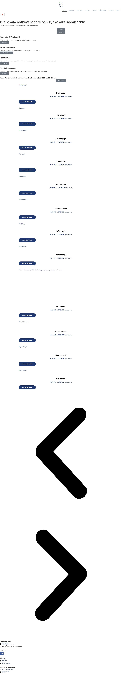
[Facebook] (2, 653)
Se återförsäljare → (6, 53)
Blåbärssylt (61, 231)
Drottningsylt (61, 139)
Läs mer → (4, 63)
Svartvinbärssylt (61, 331)
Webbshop (71, 10)
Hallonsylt (61, 115)
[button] (61, 453)
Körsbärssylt (61, 378)
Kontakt (111, 10)
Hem (64, 10)
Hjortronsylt (61, 184)
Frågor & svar (102, 10)
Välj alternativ (27, 101)
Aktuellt (94, 10)
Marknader (80, 10)
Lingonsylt (61, 161)
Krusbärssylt (61, 255)
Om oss (87, 10)
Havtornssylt (61, 306)
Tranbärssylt (61, 93)
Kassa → (118, 10)
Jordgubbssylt (61, 208)
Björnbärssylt (61, 355)
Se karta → (4, 42)
